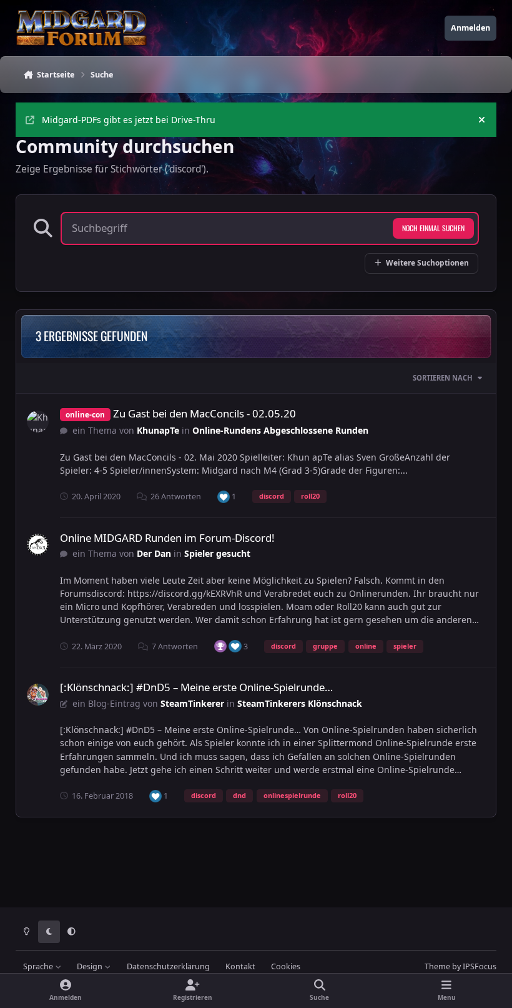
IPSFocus (479, 966)
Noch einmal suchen (433, 227)
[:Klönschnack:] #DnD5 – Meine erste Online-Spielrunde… (196, 687)
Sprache (39, 966)
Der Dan (154, 553)
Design (90, 966)
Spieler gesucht (217, 553)
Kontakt (240, 966)
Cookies (285, 966)
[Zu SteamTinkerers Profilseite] (38, 695)
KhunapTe (158, 430)
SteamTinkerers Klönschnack (299, 703)
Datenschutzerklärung (168, 966)
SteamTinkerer (192, 703)
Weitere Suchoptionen (427, 262)
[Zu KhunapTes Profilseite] (38, 421)
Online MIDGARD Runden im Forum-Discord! (167, 538)
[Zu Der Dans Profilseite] (38, 545)
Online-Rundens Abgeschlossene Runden (280, 430)
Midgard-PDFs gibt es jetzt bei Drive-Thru (128, 120)
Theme (437, 966)
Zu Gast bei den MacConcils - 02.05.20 (204, 413)
